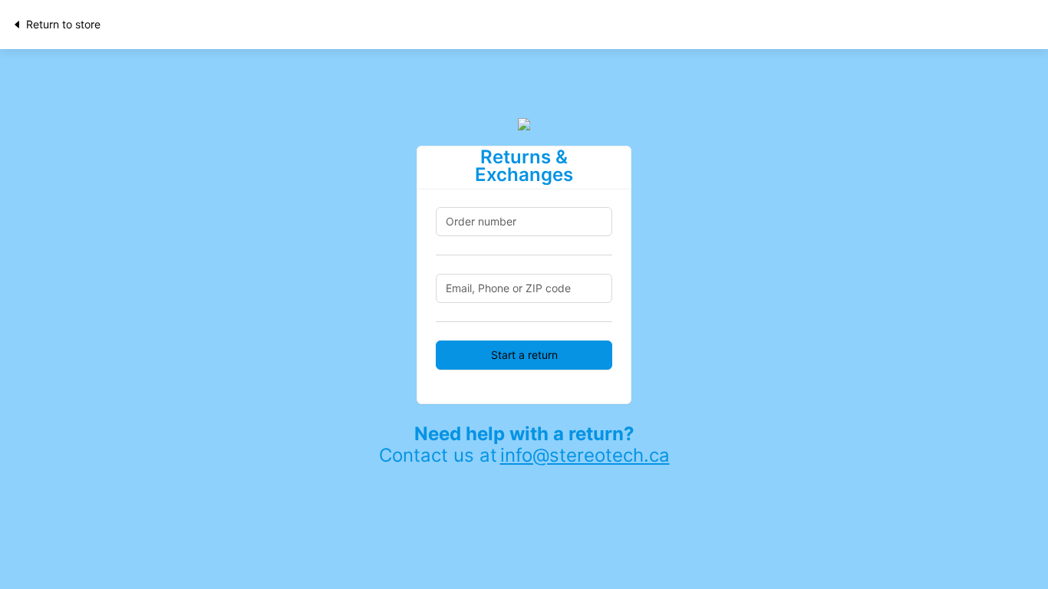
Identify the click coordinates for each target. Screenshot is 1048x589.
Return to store (63, 24)
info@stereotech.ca (585, 455)
